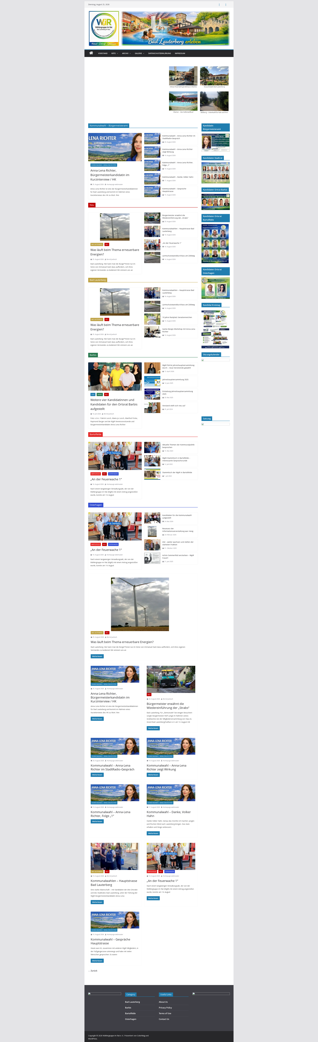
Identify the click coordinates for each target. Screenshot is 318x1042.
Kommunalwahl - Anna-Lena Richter (103, 165)
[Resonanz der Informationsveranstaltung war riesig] (152, 532)
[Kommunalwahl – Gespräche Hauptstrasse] (152, 192)
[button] (117, 53)
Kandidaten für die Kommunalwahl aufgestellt (177, 516)
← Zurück (92, 970)
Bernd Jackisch (112, 259)
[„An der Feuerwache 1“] (152, 244)
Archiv (125, 53)
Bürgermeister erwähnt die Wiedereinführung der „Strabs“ (175, 216)
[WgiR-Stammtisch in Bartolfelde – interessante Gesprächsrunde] (152, 461)
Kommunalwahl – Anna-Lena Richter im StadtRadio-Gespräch (178, 137)
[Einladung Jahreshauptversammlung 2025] (152, 394)
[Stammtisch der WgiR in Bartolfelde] (152, 474)
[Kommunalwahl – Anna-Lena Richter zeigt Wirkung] (152, 152)
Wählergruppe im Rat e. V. (113, 1035)
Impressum (180, 53)
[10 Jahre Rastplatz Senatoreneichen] (152, 319)
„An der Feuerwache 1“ (171, 243)
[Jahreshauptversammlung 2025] (152, 381)
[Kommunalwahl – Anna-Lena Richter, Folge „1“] (152, 166)
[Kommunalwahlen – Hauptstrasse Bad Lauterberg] (152, 232)
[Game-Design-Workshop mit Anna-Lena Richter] (152, 332)
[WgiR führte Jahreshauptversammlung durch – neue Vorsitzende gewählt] (152, 368)
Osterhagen (113, 474)
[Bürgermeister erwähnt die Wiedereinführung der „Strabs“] (152, 218)
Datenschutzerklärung (159, 53)
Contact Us (164, 1019)
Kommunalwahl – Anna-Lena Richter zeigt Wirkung (177, 150)
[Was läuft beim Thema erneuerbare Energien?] (115, 226)
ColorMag (141, 1035)
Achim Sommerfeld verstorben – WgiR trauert (178, 556)
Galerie (138, 53)
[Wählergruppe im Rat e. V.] (91, 54)
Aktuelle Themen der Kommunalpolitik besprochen (178, 445)
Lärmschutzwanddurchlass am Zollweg (178, 256)
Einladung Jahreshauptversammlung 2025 (177, 392)
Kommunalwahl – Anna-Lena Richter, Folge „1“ (177, 163)
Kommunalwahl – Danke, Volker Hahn (177, 177)
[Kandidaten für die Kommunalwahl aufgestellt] (152, 518)
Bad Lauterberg (96, 244)
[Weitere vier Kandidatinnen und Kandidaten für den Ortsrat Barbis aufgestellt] (115, 376)
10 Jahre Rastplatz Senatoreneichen (177, 317)
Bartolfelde (95, 474)
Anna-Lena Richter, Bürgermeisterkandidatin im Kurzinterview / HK (109, 174)
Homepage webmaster (115, 184)
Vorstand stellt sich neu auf (173, 405)
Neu (106, 244)
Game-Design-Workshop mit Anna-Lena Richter (178, 330)
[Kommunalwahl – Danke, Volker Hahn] (152, 178)
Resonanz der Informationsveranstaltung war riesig (177, 529)
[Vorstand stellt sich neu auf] (152, 407)
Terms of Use (165, 1013)
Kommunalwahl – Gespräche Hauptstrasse (174, 189)
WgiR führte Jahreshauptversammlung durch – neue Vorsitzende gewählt (178, 366)
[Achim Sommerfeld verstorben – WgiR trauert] (152, 558)
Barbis (100, 394)
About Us (163, 1002)
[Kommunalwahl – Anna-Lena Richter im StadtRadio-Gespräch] (152, 139)
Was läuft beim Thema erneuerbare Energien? (114, 252)
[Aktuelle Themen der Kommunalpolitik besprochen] (152, 448)
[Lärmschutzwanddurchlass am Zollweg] (152, 257)
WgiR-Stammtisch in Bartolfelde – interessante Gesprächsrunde (176, 459)
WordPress (92, 1039)
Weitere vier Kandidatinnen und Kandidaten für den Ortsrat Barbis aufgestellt (113, 404)
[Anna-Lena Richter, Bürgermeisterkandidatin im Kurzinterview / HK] (115, 147)
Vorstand (102, 53)
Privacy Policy (165, 1007)
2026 (92, 394)
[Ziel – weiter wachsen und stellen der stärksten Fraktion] (152, 545)
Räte (113, 53)
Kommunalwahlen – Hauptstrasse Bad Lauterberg (178, 229)
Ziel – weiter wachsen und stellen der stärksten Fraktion (178, 543)
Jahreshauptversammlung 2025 (175, 379)
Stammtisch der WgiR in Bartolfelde (177, 472)
